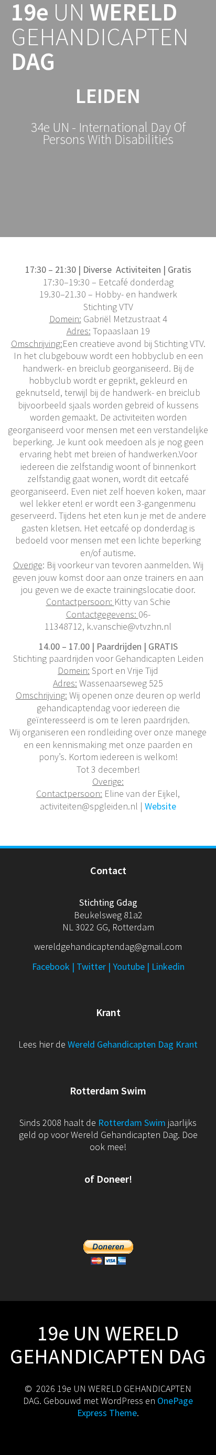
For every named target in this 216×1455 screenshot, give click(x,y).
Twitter (91, 966)
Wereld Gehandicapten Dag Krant (133, 1044)
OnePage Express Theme (135, 1407)
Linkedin (168, 966)
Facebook (51, 966)
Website (160, 806)
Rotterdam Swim (132, 1122)
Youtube (129, 966)
